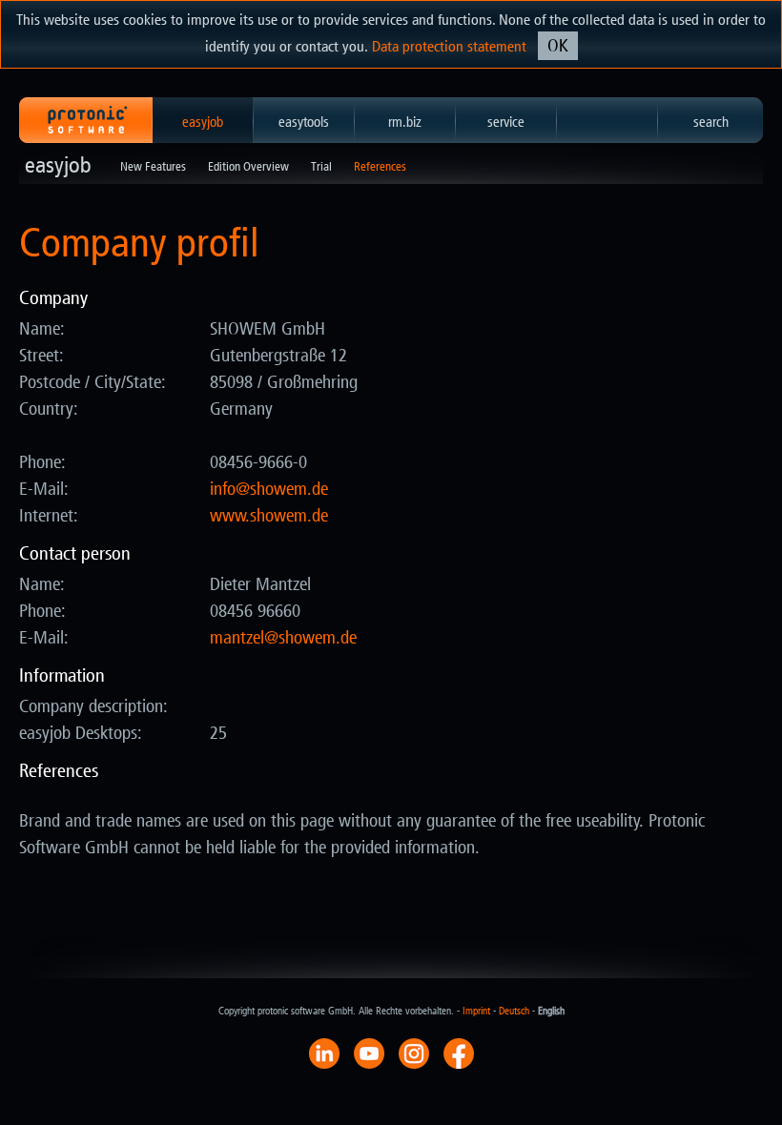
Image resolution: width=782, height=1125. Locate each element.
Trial (321, 166)
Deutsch (514, 1011)
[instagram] (414, 1052)
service (506, 122)
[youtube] (369, 1052)
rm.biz (405, 122)
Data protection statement (449, 46)
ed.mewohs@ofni (269, 489)
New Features (153, 166)
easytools (303, 122)
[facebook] (458, 1052)
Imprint (476, 1011)
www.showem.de (269, 515)
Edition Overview (248, 166)
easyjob (202, 122)
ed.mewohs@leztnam (283, 637)
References (380, 166)
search (711, 122)
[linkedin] (324, 1052)
